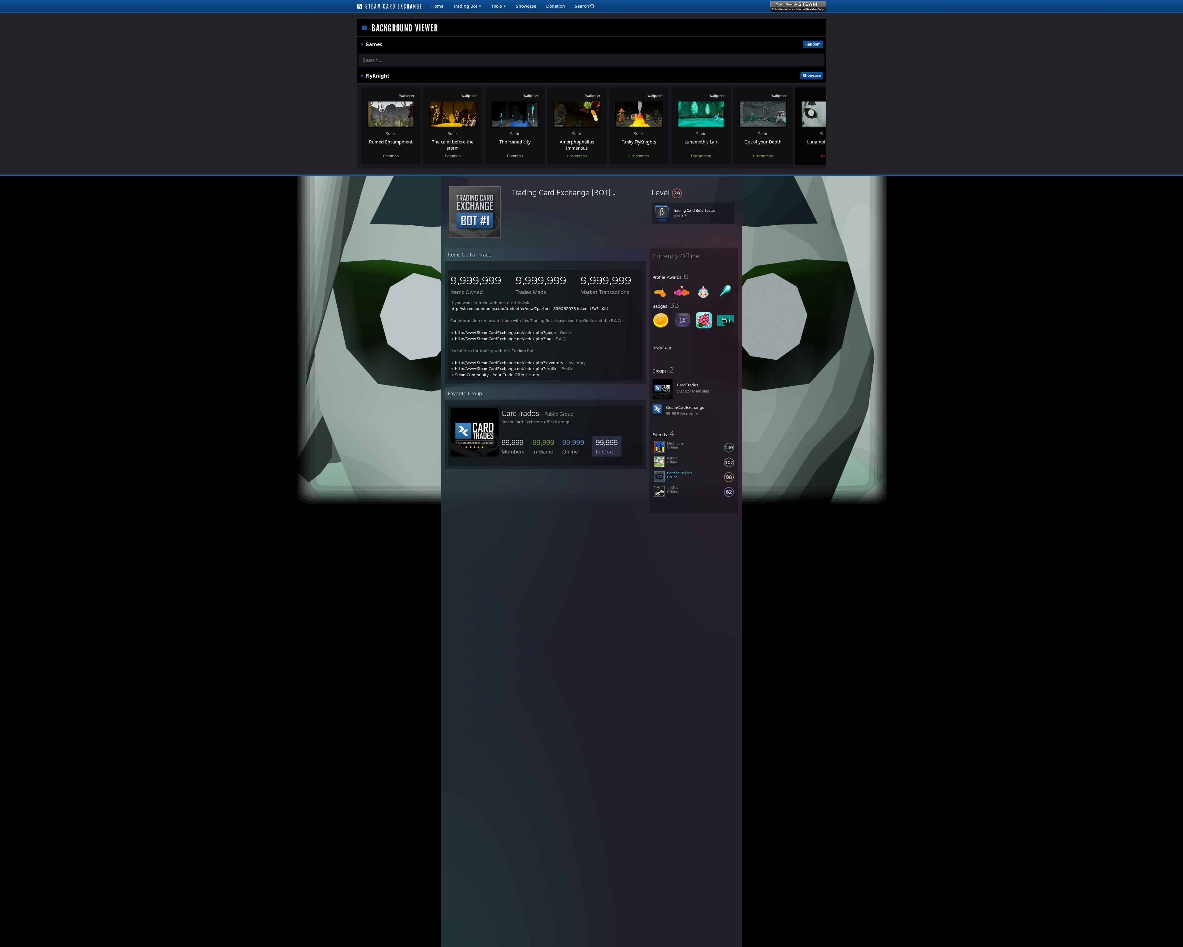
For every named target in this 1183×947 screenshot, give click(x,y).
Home (437, 6)
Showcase (526, 6)
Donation (555, 6)
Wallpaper (406, 96)
